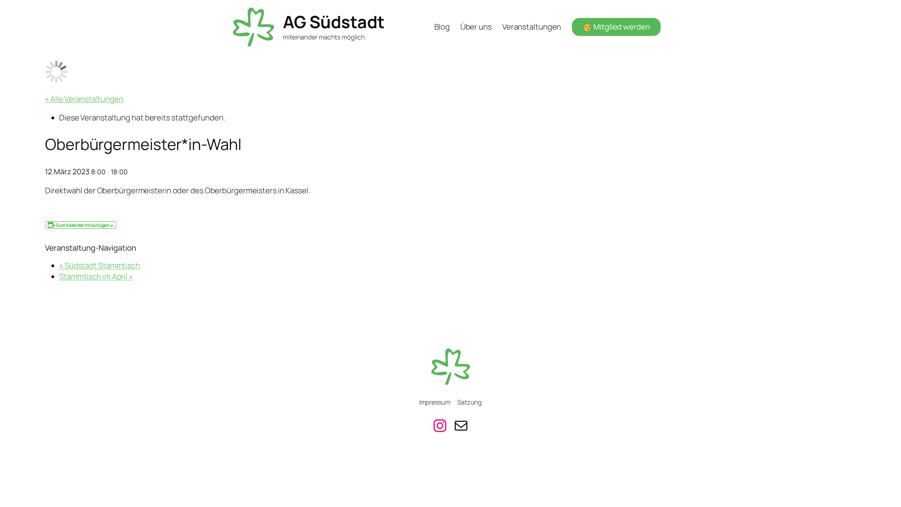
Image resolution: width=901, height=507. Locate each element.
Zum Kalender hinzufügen (82, 225)
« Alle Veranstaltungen (84, 99)
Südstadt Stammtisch (99, 265)
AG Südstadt (334, 21)
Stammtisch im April (96, 276)
